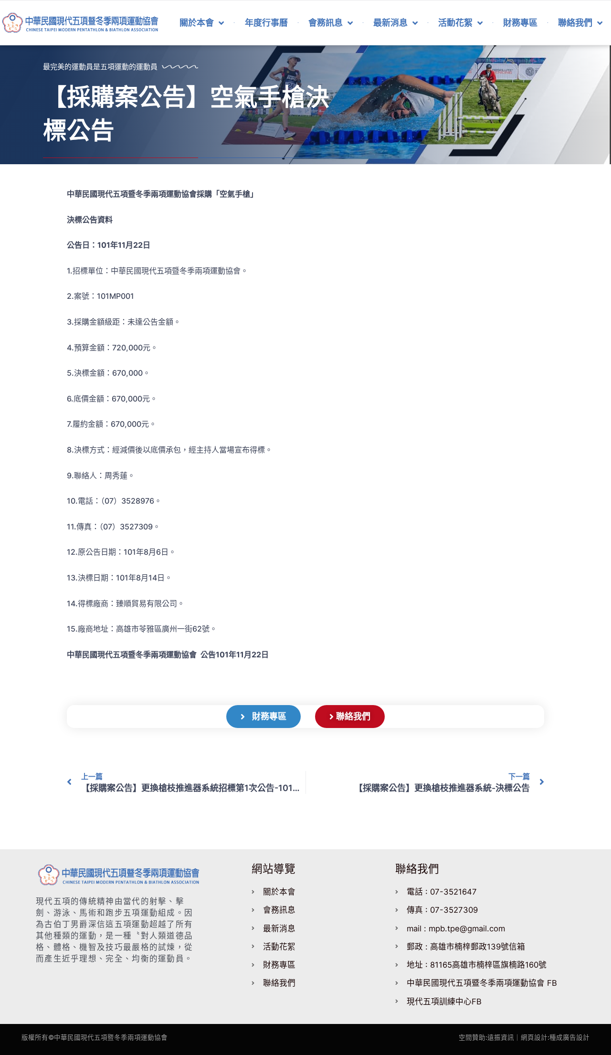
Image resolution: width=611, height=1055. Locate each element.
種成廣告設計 (569, 1037)
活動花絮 (455, 23)
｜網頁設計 (531, 1037)
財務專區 (520, 23)
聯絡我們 (575, 23)
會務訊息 (325, 23)
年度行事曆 (266, 23)
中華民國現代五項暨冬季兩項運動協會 (111, 1037)
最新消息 (390, 23)
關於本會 (196, 23)
